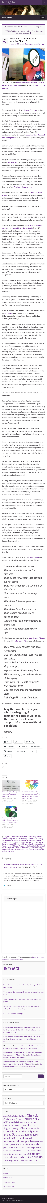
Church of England (8, 839)
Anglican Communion (23, 187)
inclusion (15, 842)
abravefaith (14, 44)
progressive (6, 850)
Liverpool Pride (37, 1141)
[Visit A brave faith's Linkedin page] (13, 2)
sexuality (32, 850)
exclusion (30, 840)
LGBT (42, 842)
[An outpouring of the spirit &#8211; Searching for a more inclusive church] (11, 811)
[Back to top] (42, 1198)
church (39, 837)
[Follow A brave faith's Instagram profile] (9, 2)
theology (11, 851)
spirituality (40, 850)
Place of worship (36, 848)
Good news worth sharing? (13, 1014)
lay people (8, 313)
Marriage (7, 1144)
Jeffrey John (13, 162)
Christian (23, 837)
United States (28, 1160)
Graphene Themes (17, 1200)
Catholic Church (20, 1116)
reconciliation (26, 1151)
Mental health (19, 844)
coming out (8, 1125)
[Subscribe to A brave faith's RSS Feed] (3, 2)
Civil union (31, 839)
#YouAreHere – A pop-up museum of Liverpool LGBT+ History (11, 794)
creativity (39, 839)
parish (17, 848)
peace (19, 1147)
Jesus (38, 842)
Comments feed (9, 1182)
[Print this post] (43, 44)
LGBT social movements (17, 1139)
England (23, 840)
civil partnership (21, 839)
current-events (7, 840)
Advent (5, 1116)
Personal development (29, 1148)
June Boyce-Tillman (36, 638)
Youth (35, 1160)
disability (17, 840)
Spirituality (37, 44)
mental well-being (31, 844)
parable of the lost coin (23, 228)
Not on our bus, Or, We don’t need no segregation (24, 27)
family (15, 1129)
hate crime (21, 1135)
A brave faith (7, 17)
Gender (4, 842)
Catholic (11, 1116)
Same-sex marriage (18, 1153)
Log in (5, 1173)
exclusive (37, 840)
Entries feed (7, 1178)
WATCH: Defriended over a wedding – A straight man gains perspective (24, 32)
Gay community (30, 1128)
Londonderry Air (19, 641)
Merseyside (32, 1144)
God (9, 842)
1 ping (7, 858)
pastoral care (24, 848)
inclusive (22, 842)
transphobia (18, 1160)
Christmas (20, 1119)
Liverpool (30, 44)
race (12, 850)
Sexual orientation (21, 850)
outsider (41, 844)
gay (19, 1128)
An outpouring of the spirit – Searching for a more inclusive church (10, 820)
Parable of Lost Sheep (10, 846)
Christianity (23, 44)
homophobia (31, 1134)
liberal (4, 844)
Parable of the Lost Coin (28, 846)
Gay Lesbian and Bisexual (17, 1131)
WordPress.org (8, 1186)
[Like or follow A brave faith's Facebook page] (6, 2)
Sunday (4, 851)
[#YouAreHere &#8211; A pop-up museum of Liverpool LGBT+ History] (11, 785)
